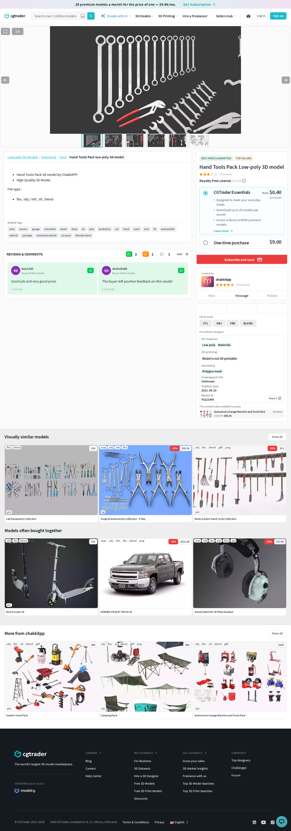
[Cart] (248, 16)
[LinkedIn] (254, 822)
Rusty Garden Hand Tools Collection (215, 518)
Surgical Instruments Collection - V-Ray (123, 518)
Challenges (238, 768)
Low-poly (208, 345)
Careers (90, 768)
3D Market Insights (195, 768)
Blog (88, 761)
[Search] (91, 16)
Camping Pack (108, 715)
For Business (142, 761)
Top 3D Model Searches (198, 783)
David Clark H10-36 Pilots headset (214, 612)
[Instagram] (273, 822)
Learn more (221, 231)
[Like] (212, 308)
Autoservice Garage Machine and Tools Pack (220, 715)
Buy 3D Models (143, 753)
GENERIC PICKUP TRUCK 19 (116, 612)
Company (91, 753)
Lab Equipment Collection (21, 518)
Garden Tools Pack (17, 715)
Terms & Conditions (136, 822)
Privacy (159, 822)
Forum (236, 775)
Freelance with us (194, 776)
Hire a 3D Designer (146, 776)
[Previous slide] (5, 80)
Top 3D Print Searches (197, 791)
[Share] (272, 308)
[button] (82, 16)
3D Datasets (142, 768)
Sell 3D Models (193, 753)
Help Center (93, 776)
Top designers (240, 760)
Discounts (141, 798)
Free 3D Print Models (148, 791)
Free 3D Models (144, 783)
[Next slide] (286, 80)
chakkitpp (223, 279)
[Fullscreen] (5, 31)
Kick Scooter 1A (15, 612)
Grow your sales (194, 761)
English (177, 822)
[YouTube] (264, 822)
